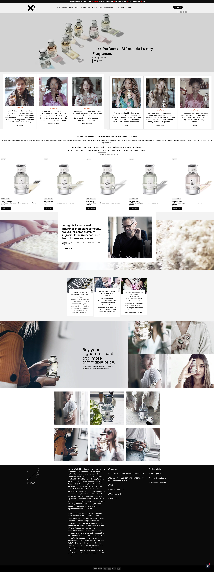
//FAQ (110, 485)
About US (130, 7)
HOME (58, 7)
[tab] (102, 155)
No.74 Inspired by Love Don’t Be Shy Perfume (187, 203)
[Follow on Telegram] (186, 12)
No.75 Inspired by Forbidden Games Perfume (59, 203)
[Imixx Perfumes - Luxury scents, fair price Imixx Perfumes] (40, 7)
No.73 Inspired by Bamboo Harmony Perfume (144, 203)
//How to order (114, 498)
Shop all (64, 7)
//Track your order (115, 494)
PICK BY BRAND (85, 7)
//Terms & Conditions (157, 478)
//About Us (112, 469)
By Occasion (108, 7)
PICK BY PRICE (97, 7)
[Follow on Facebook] (176, 12)
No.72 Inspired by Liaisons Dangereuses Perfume (103, 203)
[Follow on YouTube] (183, 12)
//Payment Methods (116, 489)
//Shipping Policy (155, 469)
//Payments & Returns (157, 482)
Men (76, 7)
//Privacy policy (155, 473)
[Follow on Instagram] (178, 12)
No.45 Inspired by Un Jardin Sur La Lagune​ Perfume (18, 203)
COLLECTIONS (119, 7)
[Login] (185, 7)
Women (71, 7)
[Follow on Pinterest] (181, 12)
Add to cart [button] (5, 208)
